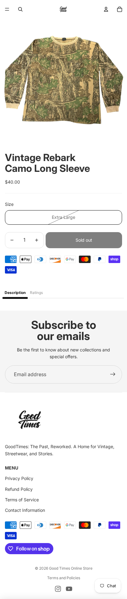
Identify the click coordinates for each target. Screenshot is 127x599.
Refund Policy (19, 489)
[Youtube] (69, 589)
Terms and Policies (63, 578)
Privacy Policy (19, 478)
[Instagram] (58, 589)
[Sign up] (112, 374)
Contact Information (25, 510)
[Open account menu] (106, 9)
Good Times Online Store (70, 568)
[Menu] (7, 9)
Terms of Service (22, 499)
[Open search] (20, 9)
